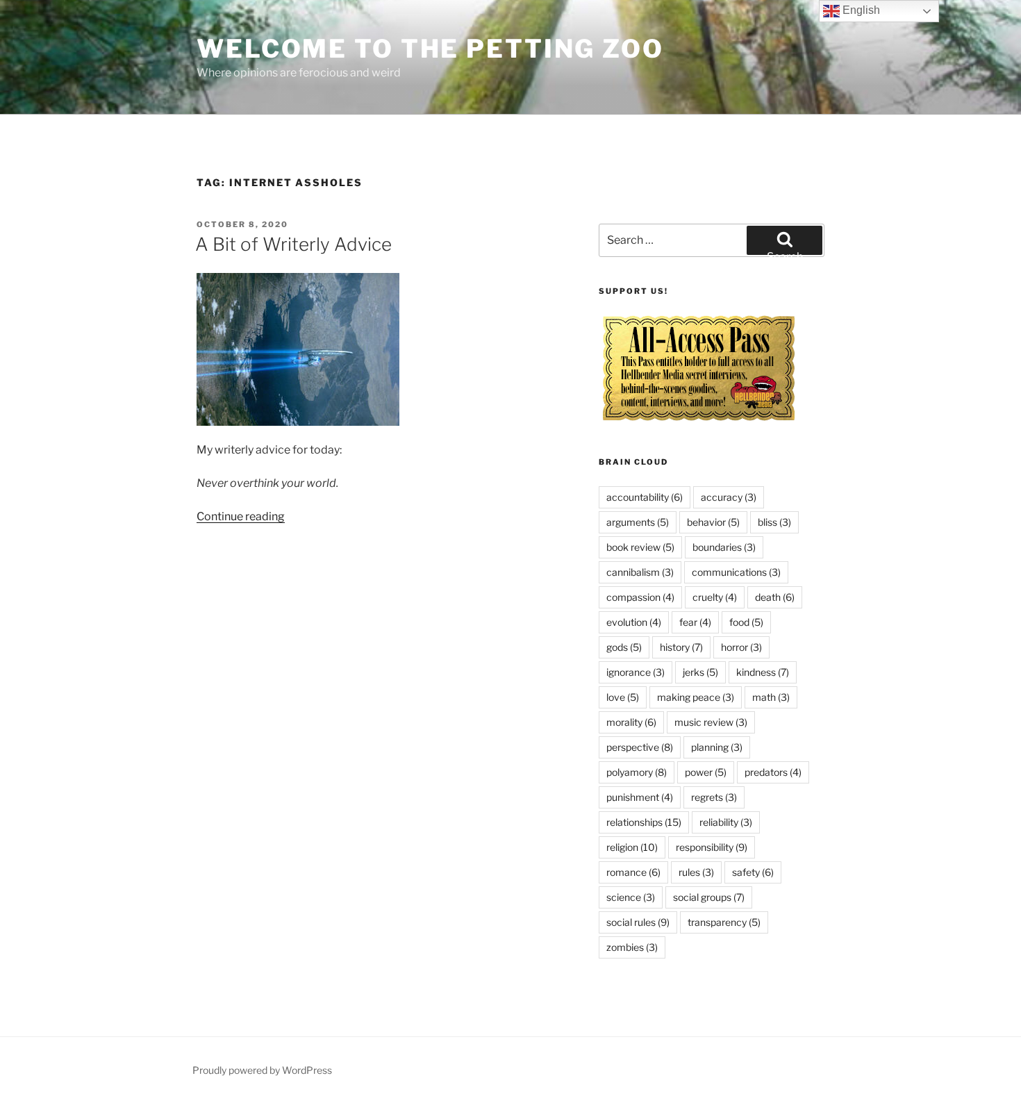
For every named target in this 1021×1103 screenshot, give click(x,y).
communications (736, 572)
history (681, 647)
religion (632, 847)
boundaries (724, 547)
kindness (762, 672)
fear (695, 622)
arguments (637, 522)
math (771, 697)
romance (633, 872)
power (706, 772)
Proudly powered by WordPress (262, 1070)
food (746, 622)
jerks (700, 672)
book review (640, 547)
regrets (714, 797)
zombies (632, 947)
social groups (709, 897)
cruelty (714, 597)
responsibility (711, 847)
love (622, 697)
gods (624, 647)
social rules (638, 922)
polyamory (636, 772)
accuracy (728, 497)
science (630, 897)
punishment (639, 797)
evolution (633, 622)
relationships (643, 822)
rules (696, 872)
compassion (640, 597)
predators (773, 772)
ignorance (635, 672)
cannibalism (640, 572)
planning (716, 747)
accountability (644, 497)
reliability (725, 822)
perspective (639, 747)
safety (753, 872)
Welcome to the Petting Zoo (430, 48)
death (775, 597)
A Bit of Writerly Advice (293, 244)
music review (710, 722)
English (860, 10)
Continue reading (241, 516)
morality (631, 722)
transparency (724, 922)
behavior (713, 522)
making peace (695, 697)
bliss (774, 522)
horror (741, 647)
